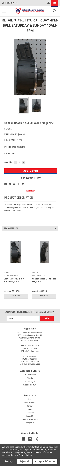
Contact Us (30, 416)
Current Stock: (11, 153)
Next (55, 67)
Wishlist (30, 378)
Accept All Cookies (45, 461)
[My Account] (48, 3)
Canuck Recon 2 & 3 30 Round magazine (14, 280)
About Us (30, 413)
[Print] (14, 184)
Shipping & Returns (30, 385)
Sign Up (33, 382)
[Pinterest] (23, 184)
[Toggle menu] (4, 11)
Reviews (30, 406)
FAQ (30, 409)
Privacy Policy (25, 455)
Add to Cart (16, 296)
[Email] (10, 184)
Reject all (24, 461)
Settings (9, 461)
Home (30, 399)
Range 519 (30, 423)
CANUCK (6, 273)
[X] (18, 184)
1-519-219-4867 (11, 3)
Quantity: (8, 162)
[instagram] (30, 439)
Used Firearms (30, 403)
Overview (30, 190)
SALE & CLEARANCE (30, 419)
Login (26, 382)
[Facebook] (5, 184)
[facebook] (23, 439)
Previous (4, 67)
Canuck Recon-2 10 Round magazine (44, 280)
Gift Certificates (30, 375)
